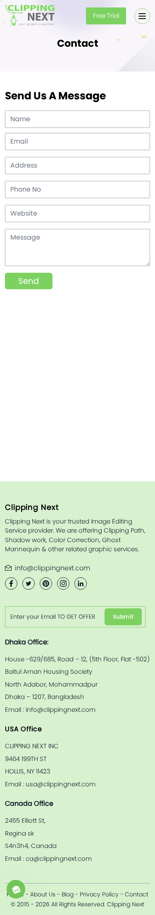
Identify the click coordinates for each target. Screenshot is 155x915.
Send (28, 281)
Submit (123, 616)
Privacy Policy (99, 894)
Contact (136, 894)
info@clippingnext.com (52, 568)
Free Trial (106, 15)
